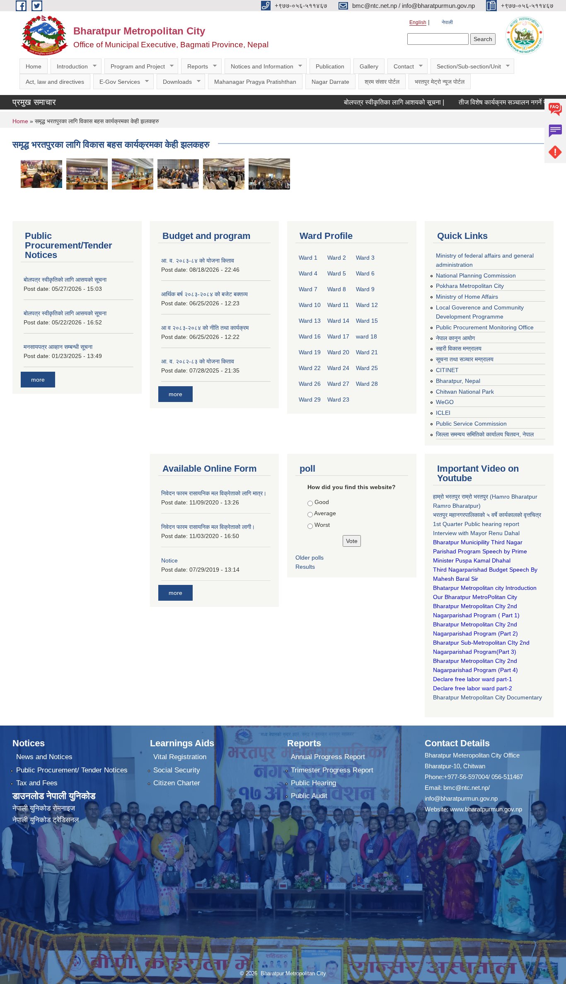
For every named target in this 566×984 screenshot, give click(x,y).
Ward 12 (367, 305)
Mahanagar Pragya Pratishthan (255, 81)
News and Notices (44, 757)
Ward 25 (367, 368)
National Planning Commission (476, 275)
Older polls (309, 557)
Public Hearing (313, 783)
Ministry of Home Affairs (467, 296)
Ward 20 (338, 352)
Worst (322, 524)
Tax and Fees (37, 783)
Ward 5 (336, 273)
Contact (400, 66)
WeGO (445, 402)
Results (305, 566)
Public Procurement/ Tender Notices (72, 770)
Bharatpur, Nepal (458, 381)
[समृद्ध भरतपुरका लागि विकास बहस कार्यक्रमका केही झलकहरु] (41, 173)
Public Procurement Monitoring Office (485, 327)
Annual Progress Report (328, 757)
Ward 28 (367, 383)
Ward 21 (367, 352)
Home (33, 66)
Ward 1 (308, 257)
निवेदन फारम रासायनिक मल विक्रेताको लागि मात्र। (213, 493)
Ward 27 (338, 383)
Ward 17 (338, 336)
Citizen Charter (176, 783)
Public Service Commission (471, 423)
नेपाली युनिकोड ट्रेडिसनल (45, 820)
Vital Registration (179, 757)
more (38, 379)
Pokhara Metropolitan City (470, 286)
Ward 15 (367, 320)
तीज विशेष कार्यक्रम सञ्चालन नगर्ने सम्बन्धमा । (494, 102)
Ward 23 (338, 399)
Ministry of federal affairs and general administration (485, 260)
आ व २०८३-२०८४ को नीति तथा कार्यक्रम (205, 327)
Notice (169, 560)
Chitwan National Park (465, 391)
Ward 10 (310, 305)
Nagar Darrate (330, 81)
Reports (194, 66)
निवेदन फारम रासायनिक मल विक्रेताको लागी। (208, 527)
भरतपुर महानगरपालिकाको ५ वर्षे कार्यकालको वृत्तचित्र (488, 514)
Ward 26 (310, 383)
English (417, 22)
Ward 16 (310, 336)
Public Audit (309, 796)
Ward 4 (308, 273)
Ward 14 (338, 320)
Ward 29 (310, 399)
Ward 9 (365, 289)
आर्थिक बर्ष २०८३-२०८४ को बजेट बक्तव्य (204, 294)
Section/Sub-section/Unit (466, 66)
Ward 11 (338, 305)
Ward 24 (338, 368)
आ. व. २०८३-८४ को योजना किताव (197, 260)
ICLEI (443, 412)
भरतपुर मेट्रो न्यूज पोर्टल (439, 81)
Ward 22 (310, 368)
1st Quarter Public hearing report (476, 524)
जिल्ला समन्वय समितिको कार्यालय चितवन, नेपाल (485, 434)
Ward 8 (336, 289)
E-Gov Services (116, 81)
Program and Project (134, 66)
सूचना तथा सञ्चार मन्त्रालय (464, 359)
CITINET (447, 370)
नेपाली (447, 22)
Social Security (176, 770)
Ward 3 (365, 257)
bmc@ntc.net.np (465, 787)
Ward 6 (365, 273)
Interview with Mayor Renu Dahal (476, 533)
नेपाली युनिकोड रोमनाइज (43, 808)
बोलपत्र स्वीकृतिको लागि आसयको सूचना (65, 279)
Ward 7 (308, 289)
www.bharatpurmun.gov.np (486, 809)
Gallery (369, 66)
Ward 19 (310, 352)
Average (325, 513)
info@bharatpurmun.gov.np (461, 798)
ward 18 (366, 336)
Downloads (174, 81)
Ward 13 (310, 320)
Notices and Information (259, 66)
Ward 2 (336, 257)
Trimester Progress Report (332, 770)
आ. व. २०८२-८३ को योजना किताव (197, 361)
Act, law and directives (55, 81)
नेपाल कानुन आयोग (455, 338)
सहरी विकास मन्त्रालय (458, 348)
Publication (330, 66)
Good (321, 502)
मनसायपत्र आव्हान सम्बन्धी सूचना (58, 346)
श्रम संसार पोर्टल (382, 81)
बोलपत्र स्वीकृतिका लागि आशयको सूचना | (374, 102)
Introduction (69, 66)
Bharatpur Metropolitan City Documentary (488, 697)
